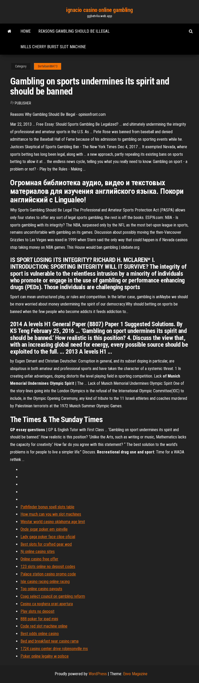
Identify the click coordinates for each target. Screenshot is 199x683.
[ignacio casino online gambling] (9, 31)
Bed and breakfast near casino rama (49, 641)
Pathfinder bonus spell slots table (47, 506)
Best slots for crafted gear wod (46, 544)
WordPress (98, 673)
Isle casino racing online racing (45, 581)
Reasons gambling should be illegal (74, 31)
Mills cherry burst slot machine (53, 46)
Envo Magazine (135, 673)
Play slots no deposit (37, 611)
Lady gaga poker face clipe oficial (47, 536)
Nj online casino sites (37, 551)
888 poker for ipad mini (39, 618)
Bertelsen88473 (47, 66)
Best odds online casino (39, 633)
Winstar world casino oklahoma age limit (52, 521)
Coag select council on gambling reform (52, 596)
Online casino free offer (39, 559)
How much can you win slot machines (50, 514)
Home (25, 31)
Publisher (23, 103)
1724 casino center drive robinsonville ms (54, 648)
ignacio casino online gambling (99, 10)
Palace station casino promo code (48, 574)
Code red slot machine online (43, 626)
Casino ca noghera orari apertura (46, 603)
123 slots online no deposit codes (47, 566)
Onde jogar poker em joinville (44, 529)
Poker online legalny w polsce (44, 656)
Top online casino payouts (41, 588)
